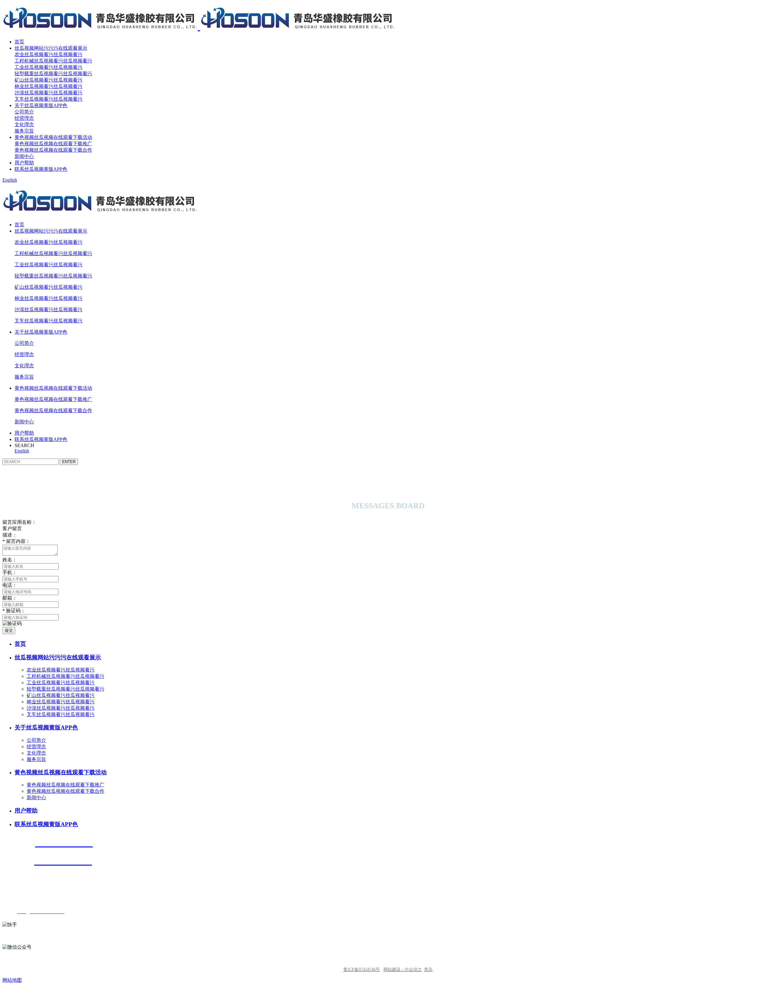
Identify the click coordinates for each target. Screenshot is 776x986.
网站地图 (12, 980)
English (9, 180)
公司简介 (24, 111)
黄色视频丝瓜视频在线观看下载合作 (53, 150)
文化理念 (24, 124)
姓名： (9, 559)
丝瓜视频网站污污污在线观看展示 (51, 48)
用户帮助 (24, 162)
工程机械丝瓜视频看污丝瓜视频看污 (53, 60)
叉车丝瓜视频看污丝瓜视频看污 (48, 99)
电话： (9, 585)
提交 (9, 630)
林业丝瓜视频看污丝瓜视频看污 (48, 86)
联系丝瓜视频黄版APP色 (41, 169)
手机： (9, 572)
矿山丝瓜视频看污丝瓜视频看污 (48, 79)
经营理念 (24, 118)
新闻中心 (24, 156)
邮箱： (9, 598)
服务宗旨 (24, 130)
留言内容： (16, 541)
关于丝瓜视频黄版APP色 (41, 105)
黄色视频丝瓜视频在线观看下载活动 (53, 137)
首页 (19, 41)
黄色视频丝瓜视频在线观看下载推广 (53, 143)
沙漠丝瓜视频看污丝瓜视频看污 (48, 92)
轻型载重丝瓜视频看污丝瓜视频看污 (53, 73)
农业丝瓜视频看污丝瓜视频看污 (48, 54)
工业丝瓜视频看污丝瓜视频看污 (48, 67)
